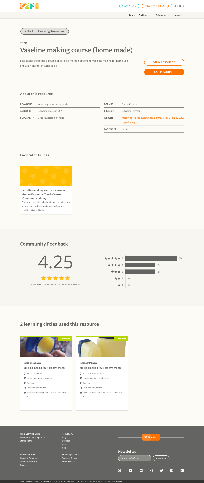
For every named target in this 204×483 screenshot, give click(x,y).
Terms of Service (69, 458)
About (179, 15)
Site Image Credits (70, 454)
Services (66, 440)
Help (64, 447)
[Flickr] (141, 470)
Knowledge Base (27, 454)
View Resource (164, 62)
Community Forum (28, 461)
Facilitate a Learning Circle (32, 437)
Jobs (64, 444)
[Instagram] (151, 470)
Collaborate (162, 15)
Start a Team (129, 6)
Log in (177, 6)
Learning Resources (29, 458)
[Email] (182, 470)
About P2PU (67, 433)
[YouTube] (130, 470)
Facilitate (145, 15)
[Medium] (119, 470)
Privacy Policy (68, 461)
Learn (132, 15)
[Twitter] (161, 470)
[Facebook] (171, 470)
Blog (64, 437)
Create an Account (155, 6)
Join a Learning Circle (30, 433)
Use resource (164, 72)
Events (23, 465)
